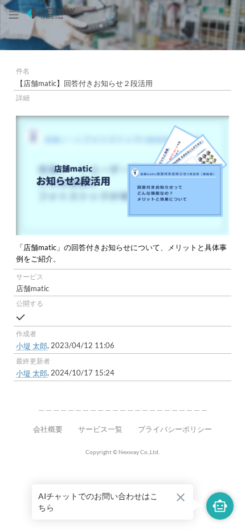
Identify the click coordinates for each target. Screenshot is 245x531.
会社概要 (48, 429)
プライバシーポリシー (175, 429)
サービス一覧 (100, 429)
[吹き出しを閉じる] (180, 497)
